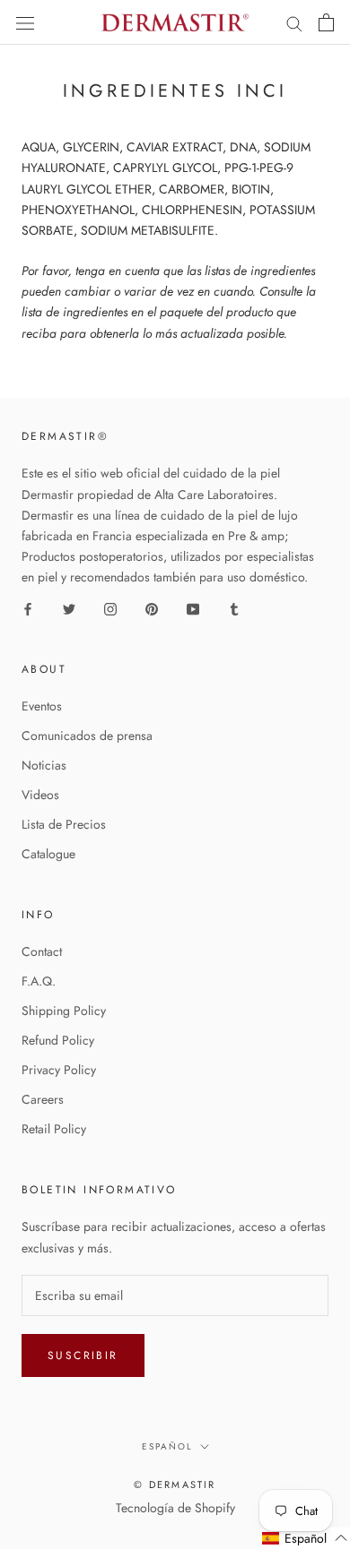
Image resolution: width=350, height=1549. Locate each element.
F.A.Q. (39, 981)
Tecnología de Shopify (175, 1508)
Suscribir (83, 1355)
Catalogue (48, 854)
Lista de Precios (64, 824)
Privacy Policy (59, 1070)
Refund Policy (58, 1040)
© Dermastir (174, 1484)
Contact (42, 951)
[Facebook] (28, 608)
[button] (305, 1538)
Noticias (44, 765)
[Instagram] (110, 608)
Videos (40, 795)
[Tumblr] (234, 608)
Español (167, 1446)
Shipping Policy (64, 1011)
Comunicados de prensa (87, 735)
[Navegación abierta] (25, 22)
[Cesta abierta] (326, 22)
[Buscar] (294, 22)
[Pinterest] (151, 608)
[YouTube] (193, 608)
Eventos (42, 706)
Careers (43, 1099)
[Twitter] (69, 608)
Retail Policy (54, 1129)
